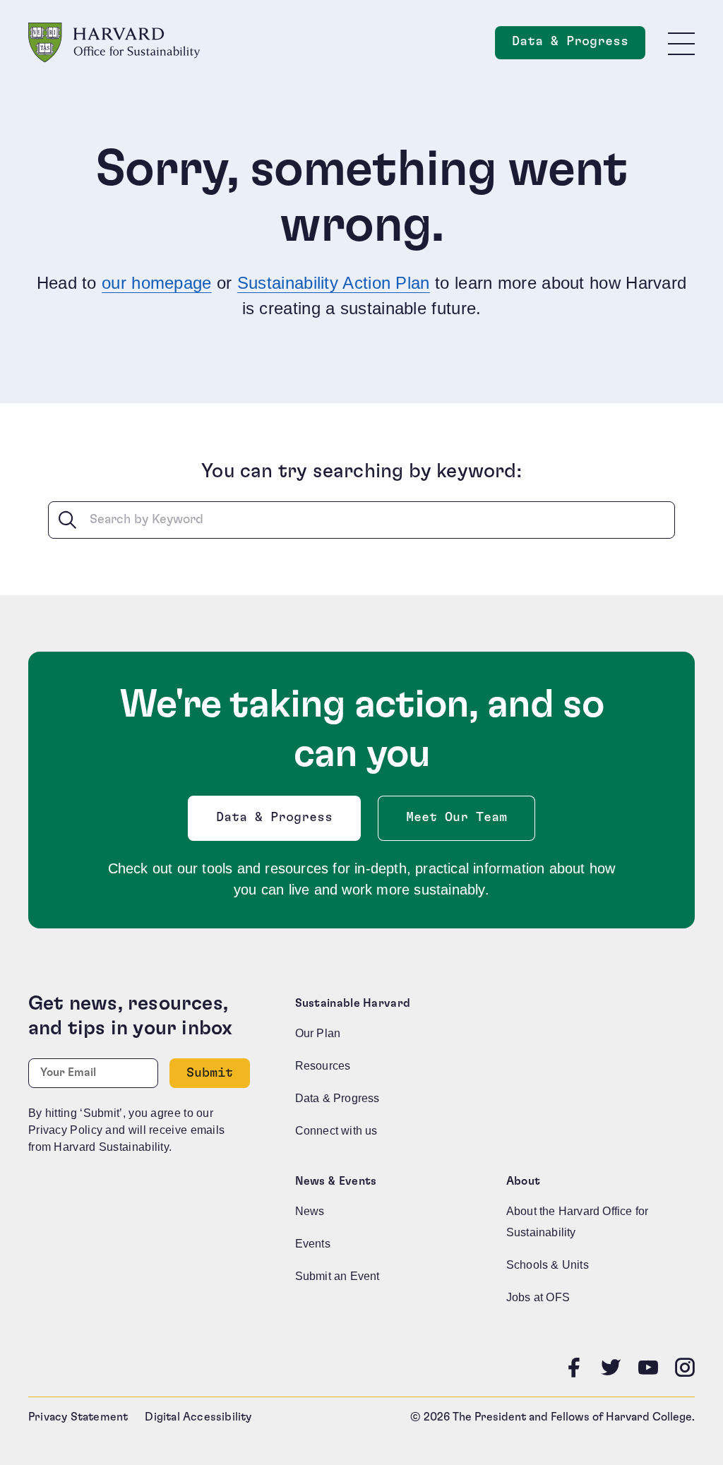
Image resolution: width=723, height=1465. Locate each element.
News (310, 1211)
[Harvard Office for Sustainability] (114, 42)
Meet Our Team (456, 817)
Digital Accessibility (198, 1417)
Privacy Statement (78, 1417)
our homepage (157, 282)
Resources (323, 1066)
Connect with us (336, 1131)
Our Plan (318, 1033)
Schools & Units (547, 1265)
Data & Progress (578, 45)
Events (312, 1244)
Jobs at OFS (538, 1297)
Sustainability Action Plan (333, 282)
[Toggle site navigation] (681, 43)
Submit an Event (337, 1276)
